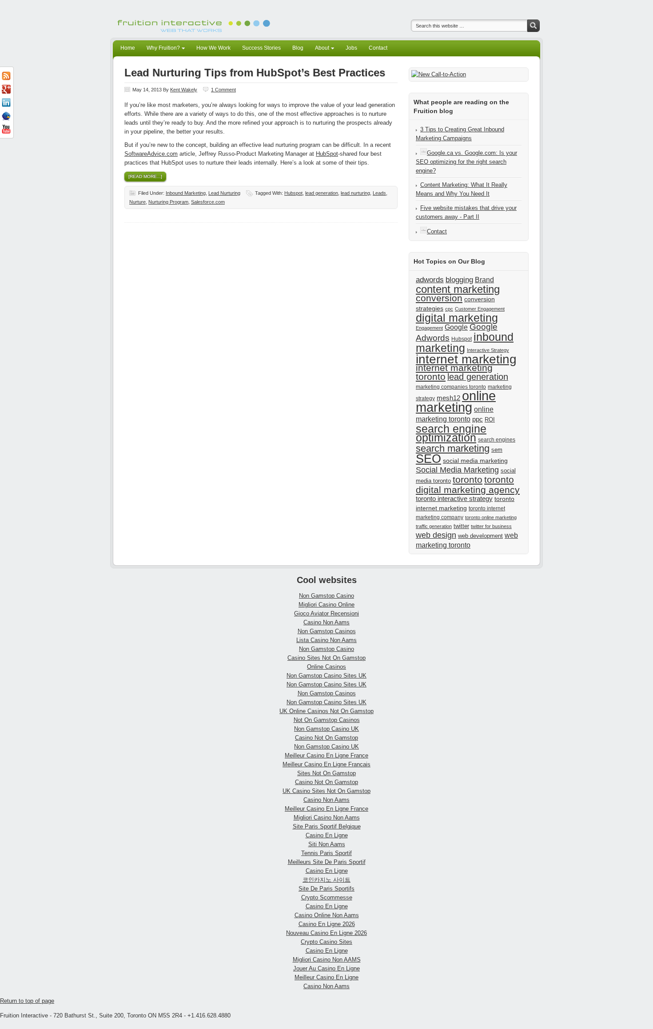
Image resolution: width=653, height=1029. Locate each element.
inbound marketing (465, 342)
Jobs (351, 48)
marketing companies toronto (451, 387)
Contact (378, 48)
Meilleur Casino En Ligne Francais (326, 764)
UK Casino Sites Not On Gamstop (326, 791)
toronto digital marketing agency (468, 484)
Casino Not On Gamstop (326, 737)
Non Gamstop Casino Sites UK (326, 675)
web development (480, 535)
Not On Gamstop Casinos (327, 720)
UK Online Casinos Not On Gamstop (326, 711)
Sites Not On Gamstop (326, 773)
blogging (459, 279)
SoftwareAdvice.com (151, 153)
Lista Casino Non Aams (326, 640)
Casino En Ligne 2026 (327, 924)
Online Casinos (326, 666)
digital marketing (457, 317)
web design (436, 535)
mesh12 (448, 398)
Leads (379, 193)
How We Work (213, 48)
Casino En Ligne (327, 835)
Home (127, 48)
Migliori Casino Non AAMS (327, 959)
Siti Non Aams (326, 844)
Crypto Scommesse (326, 897)
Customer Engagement (480, 308)
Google (456, 327)
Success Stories (261, 48)
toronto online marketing (491, 517)
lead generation (321, 193)
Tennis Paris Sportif (326, 853)
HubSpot (327, 153)
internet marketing (466, 359)
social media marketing (475, 460)
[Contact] (423, 231)
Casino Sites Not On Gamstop (326, 657)
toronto (467, 479)
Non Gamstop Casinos (327, 631)
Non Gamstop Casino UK (326, 728)
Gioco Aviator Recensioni (326, 613)
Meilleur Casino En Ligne (326, 977)
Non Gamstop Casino (326, 595)
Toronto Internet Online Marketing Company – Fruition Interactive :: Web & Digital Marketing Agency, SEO (195, 19)
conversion (439, 298)
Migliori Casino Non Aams (327, 817)
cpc (449, 308)
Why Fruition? (161, 49)
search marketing (453, 448)
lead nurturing (355, 193)
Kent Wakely (183, 89)
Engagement (429, 328)
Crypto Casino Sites (326, 941)
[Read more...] (145, 176)
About (319, 49)
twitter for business (491, 526)
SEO (428, 458)
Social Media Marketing (457, 469)
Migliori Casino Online (326, 604)
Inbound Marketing (186, 193)
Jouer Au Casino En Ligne (326, 968)
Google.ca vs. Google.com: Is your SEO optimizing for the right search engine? (466, 162)
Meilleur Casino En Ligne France (326, 755)
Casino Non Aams (326, 622)
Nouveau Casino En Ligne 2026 (326, 933)
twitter (461, 526)
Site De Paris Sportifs (326, 888)
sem (496, 449)
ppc (477, 419)
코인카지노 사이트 (326, 879)
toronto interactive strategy (454, 498)
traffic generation (434, 526)
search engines (496, 440)
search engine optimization (451, 433)
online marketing (456, 401)
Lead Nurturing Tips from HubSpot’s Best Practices (254, 73)
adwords (430, 279)
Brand (484, 280)
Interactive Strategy (488, 350)
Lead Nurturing (224, 193)
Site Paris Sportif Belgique (327, 826)
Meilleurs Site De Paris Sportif (327, 862)
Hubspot (293, 193)
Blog (297, 48)
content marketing (458, 289)
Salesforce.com (208, 202)
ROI (490, 419)
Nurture (137, 202)
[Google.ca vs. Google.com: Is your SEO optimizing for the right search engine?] (423, 153)
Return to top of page (27, 1000)
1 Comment (223, 89)
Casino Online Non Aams (327, 915)
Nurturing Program (168, 202)
